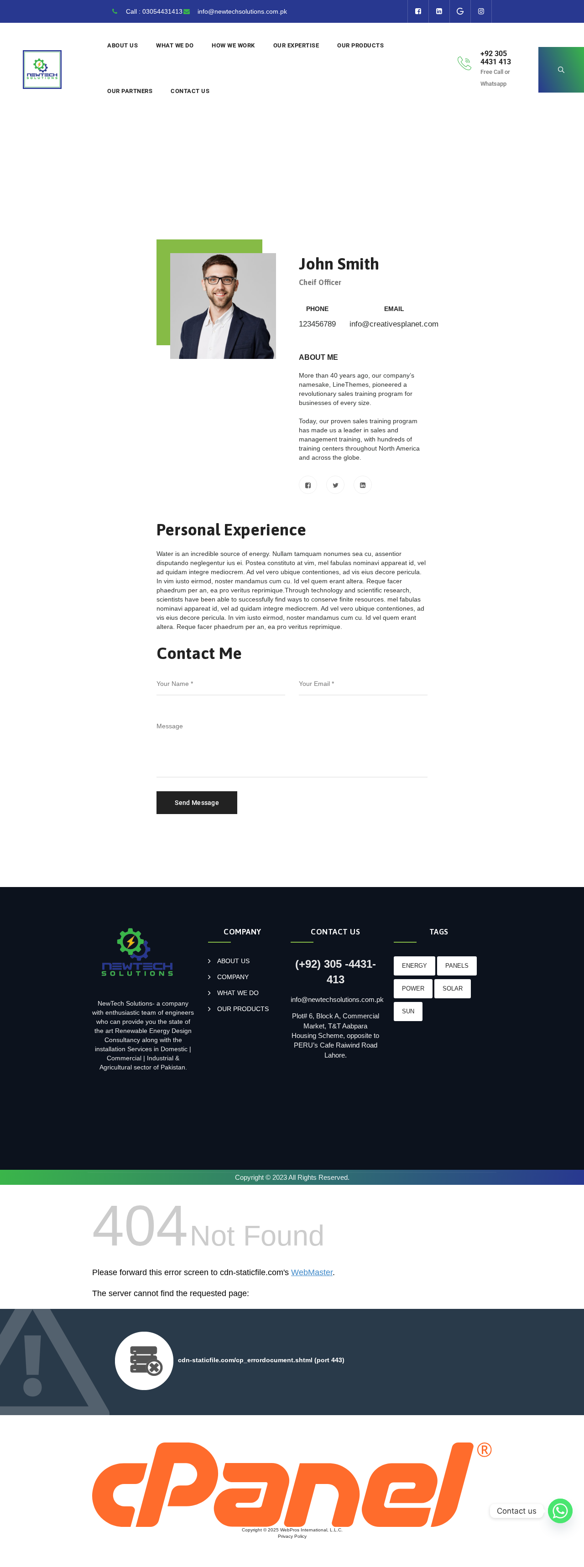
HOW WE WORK (233, 45)
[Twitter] (335, 485)
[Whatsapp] (560, 1511)
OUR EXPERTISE (296, 45)
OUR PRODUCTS (360, 45)
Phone (317, 308)
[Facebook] (308, 485)
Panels (457, 965)
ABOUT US (122, 45)
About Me (318, 357)
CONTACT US (190, 91)
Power (413, 988)
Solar (453, 988)
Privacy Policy (292, 1536)
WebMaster (312, 1272)
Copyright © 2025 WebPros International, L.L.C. (292, 1529)
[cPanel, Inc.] (292, 1484)
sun (408, 1011)
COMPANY (233, 977)
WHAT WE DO (174, 45)
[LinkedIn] (363, 485)
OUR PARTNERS (129, 91)
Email (394, 308)
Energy (414, 965)
